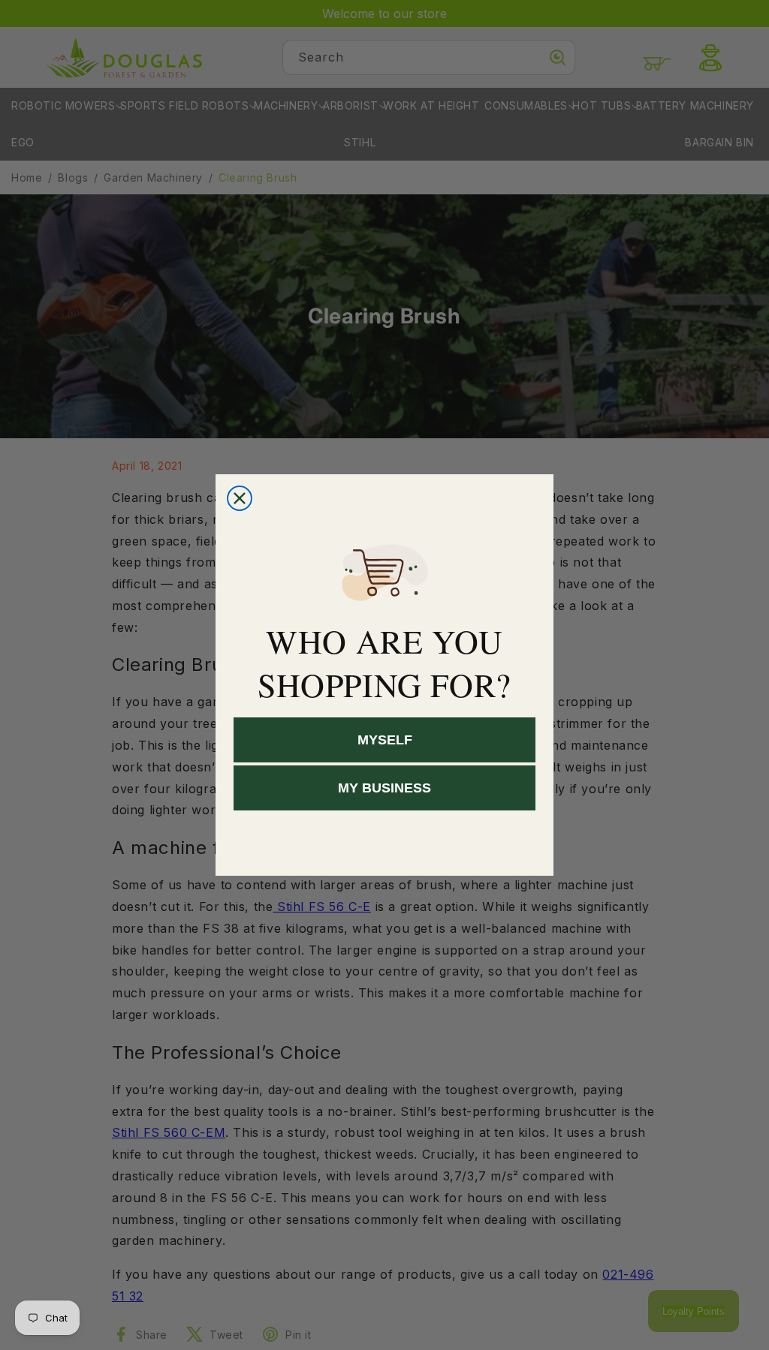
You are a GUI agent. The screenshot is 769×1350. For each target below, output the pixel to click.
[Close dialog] (240, 498)
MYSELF (384, 739)
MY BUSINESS (384, 787)
